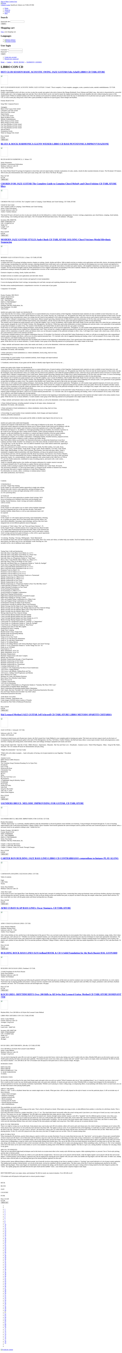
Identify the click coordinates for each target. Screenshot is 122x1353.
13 (5, 1230)
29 (5, 1257)
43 (5, 1281)
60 (5, 1310)
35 (5, 1267)
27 (5, 1254)
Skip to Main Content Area (9, 1)
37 (5, 1271)
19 (5, 1240)
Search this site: (5, 21)
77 (5, 1339)
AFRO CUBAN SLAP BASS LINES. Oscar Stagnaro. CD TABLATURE (36, 908)
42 (5, 1279)
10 (5, 1225)
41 (5, 1278)
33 (5, 1264)
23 (5, 1247)
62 (5, 1314)
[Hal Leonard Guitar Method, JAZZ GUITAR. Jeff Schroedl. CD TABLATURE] (4, 727)
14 (5, 1231)
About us (7, 10)
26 (5, 1252)
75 (5, 1336)
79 (5, 1343)
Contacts (7, 11)
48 (5, 1290)
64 (5, 1317)
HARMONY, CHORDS (34, 62)
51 (5, 1295)
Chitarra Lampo (5, 5)
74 (5, 1334)
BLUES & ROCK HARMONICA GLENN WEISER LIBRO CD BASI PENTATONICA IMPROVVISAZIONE (55, 144)
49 (5, 1291)
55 (5, 1302)
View (2, 32)
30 (5, 1259)
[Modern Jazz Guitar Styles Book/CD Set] (4, 254)
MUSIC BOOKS (19, 62)
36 (5, 1269)
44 (5, 1283)
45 (5, 1285)
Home (6, 8)
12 (5, 1228)
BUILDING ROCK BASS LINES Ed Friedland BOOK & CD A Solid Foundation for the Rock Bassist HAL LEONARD (59, 953)
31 (5, 1261)
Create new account (10, 57)
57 (5, 1305)
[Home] (3, 3)
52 (5, 1297)
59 (5, 1308)
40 (5, 1276)
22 (5, 1245)
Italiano (13, 40)
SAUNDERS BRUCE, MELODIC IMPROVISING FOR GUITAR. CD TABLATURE (42, 803)
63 (5, 1315)
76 (5, 1338)
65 (5, 1319)
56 (5, 1303)
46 (5, 1286)
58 (5, 1307)
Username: (4, 50)
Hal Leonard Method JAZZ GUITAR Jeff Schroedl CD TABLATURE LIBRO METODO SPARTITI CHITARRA (56, 714)
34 (5, 1266)
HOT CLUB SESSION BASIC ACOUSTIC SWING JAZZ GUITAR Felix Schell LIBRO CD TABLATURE (53, 72)
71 (5, 1329)
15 (5, 1233)
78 (5, 1341)
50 (5, 1293)
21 (5, 1243)
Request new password (11, 59)
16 (5, 1235)
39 (5, 1274)
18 (5, 1238)
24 (5, 1249)
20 (5, 1242)
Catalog (9, 62)
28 (5, 1255)
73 (5, 1332)
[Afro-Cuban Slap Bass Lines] (4, 920)
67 (5, 1322)
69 (5, 1326)
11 (5, 1226)
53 (5, 1298)
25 (5, 1250)
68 (5, 1324)
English (13, 41)
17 (5, 1237)
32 (5, 1262)
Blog (6, 13)
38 (5, 1273)
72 (5, 1331)
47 (5, 1288)
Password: (4, 52)
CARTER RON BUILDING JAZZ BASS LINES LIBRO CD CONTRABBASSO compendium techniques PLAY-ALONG (60, 858)
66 (5, 1320)
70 (5, 1327)
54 (5, 1300)
